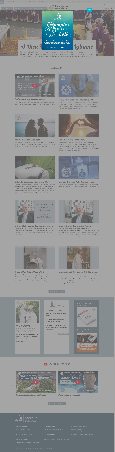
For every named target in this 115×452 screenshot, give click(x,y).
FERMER (89, 9)
